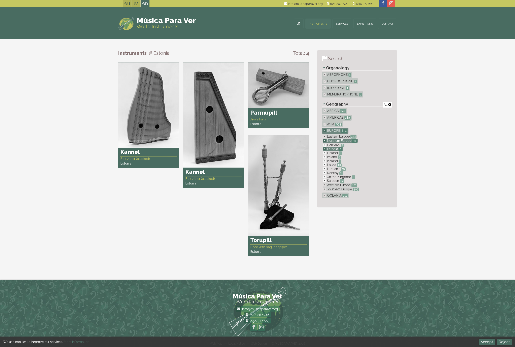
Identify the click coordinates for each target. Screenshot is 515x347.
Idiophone (337, 88)
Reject (504, 342)
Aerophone (338, 75)
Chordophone (341, 81)
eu (127, 3)
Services (342, 23)
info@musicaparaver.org (305, 4)
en (145, 3)
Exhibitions (365, 23)
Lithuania (335, 169)
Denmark (335, 145)
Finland (333, 153)
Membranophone (343, 94)
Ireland (333, 157)
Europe (336, 131)
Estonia (333, 149)
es (136, 3)
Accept (487, 342)
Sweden (334, 181)
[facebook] (383, 3)
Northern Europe (341, 141)
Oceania (336, 195)
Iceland (333, 161)
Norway (334, 173)
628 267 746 (338, 4)
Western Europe (341, 185)
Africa (335, 111)
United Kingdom (340, 177)
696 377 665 (364, 4)
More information (76, 342)
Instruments (318, 23)
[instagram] (391, 3)
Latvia (333, 165)
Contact (387, 23)
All (386, 105)
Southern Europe (342, 189)
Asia (333, 124)
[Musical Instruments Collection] (299, 24)
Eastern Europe (341, 136)
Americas (338, 117)
